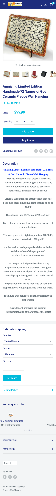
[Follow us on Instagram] (10, 477)
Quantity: (8, 121)
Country (7, 335)
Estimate (12, 378)
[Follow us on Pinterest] (15, 477)
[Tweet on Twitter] (46, 151)
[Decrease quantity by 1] (17, 121)
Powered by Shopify (12, 490)
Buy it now (28, 140)
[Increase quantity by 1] (32, 121)
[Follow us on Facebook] (5, 477)
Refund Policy (10, 390)
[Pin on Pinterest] (41, 151)
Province (7, 348)
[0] (51, 4)
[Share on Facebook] (36, 151)
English (7, 463)
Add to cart (28, 131)
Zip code (7, 361)
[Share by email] (51, 151)
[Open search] (40, 4)
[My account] (45, 4)
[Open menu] (4, 4)
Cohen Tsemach (12, 103)
